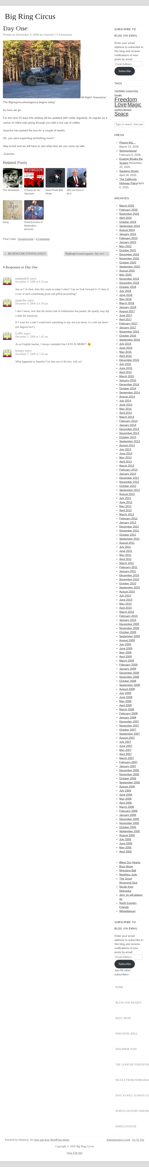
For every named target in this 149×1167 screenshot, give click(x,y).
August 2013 (127, 445)
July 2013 (125, 449)
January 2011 (127, 571)
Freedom (125, 99)
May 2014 (125, 408)
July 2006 (125, 790)
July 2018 (125, 290)
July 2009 (125, 644)
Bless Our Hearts (129, 862)
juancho (20, 300)
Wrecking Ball (127, 870)
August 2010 (127, 591)
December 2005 (129, 819)
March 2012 (126, 514)
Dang (6, 222)
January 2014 (127, 425)
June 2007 (125, 745)
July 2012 (125, 498)
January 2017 (127, 327)
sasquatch (22, 278)
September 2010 (129, 587)
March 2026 (126, 205)
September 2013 (129, 441)
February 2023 (128, 238)
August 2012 (127, 494)
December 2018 (129, 282)
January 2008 (127, 717)
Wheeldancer (127, 911)
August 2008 (127, 689)
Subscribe (125, 71)
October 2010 (127, 583)
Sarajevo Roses (129, 171)
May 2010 (125, 603)
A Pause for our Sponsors (32, 192)
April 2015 (125, 372)
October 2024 (127, 221)
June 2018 (125, 295)
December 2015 (129, 360)
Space (121, 114)
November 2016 (129, 331)
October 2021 (127, 250)
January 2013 (127, 473)
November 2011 (129, 530)
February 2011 (128, 567)
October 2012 (127, 485)
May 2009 (125, 652)
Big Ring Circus (30, 16)
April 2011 (125, 559)
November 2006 (129, 774)
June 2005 (125, 843)
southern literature (123, 110)
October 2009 (127, 632)
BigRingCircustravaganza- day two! (86, 253)
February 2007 (128, 762)
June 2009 (125, 648)
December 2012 (129, 477)
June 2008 (125, 697)
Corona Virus (132, 91)
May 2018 (125, 299)
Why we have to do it (75, 192)
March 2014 (126, 416)
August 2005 (127, 835)
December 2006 (129, 770)
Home (119, 987)
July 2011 (125, 546)
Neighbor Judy (128, 874)
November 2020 (129, 258)
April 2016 (125, 355)
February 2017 (128, 323)
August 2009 (127, 640)
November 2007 (129, 725)
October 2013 (127, 437)
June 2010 (125, 599)
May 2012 (125, 506)
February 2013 (128, 469)
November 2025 (129, 213)
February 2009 (128, 664)
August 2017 (127, 311)
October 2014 (127, 388)
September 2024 (129, 225)
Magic (134, 105)
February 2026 (128, 209)
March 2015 (126, 376)
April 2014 (125, 412)
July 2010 (125, 595)
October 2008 (127, 680)
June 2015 (125, 368)
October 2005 (127, 827)
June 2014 (125, 404)
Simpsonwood (128, 150)
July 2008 (125, 693)
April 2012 (125, 510)
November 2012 (129, 481)
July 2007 (125, 741)
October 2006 (127, 778)
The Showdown (11, 190)
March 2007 (126, 758)
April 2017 (125, 319)
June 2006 (125, 794)
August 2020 (127, 270)
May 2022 (125, 246)
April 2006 (125, 802)
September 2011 (129, 538)
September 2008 (129, 685)
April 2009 (125, 656)
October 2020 (127, 262)
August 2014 (127, 396)
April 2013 (125, 461)
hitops (19, 350)
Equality (118, 95)
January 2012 (127, 522)
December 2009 (129, 624)
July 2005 (125, 839)
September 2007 (129, 733)
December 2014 (129, 384)
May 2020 (125, 274)
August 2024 (127, 230)
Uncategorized (25, 239)
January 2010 (127, 620)
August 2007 (127, 737)
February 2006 (128, 810)
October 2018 (127, 286)
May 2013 (125, 457)
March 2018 (126, 303)
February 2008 (128, 713)
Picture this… (127, 142)
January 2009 (127, 668)
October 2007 (127, 729)
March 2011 (126, 563)
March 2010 (126, 611)
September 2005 (129, 831)
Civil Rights (119, 91)
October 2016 (127, 335)
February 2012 (128, 518)
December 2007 (129, 721)
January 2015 (127, 380)
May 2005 (125, 847)
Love (120, 104)
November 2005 (129, 823)
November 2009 (129, 628)
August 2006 (127, 786)
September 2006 (129, 782)
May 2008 (125, 701)
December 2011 (129, 526)
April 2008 (125, 705)
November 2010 (129, 579)
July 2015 (125, 364)
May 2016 (125, 351)
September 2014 (129, 392)
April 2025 (125, 217)
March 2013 (126, 465)
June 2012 (125, 502)
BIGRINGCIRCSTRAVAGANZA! (25, 253)
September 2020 (129, 266)
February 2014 (128, 420)
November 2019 (129, 278)
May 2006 (125, 798)
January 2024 (127, 234)
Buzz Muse (126, 866)
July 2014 (125, 400)
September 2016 (129, 339)
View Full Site (74, 1153)
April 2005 (125, 851)
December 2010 (129, 575)
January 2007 (127, 766)
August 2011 (127, 542)
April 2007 (125, 754)
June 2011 (125, 550)
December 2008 (129, 672)
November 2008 (129, 676)
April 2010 (125, 607)
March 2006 (126, 806)
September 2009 (129, 636)
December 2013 (129, 429)
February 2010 (128, 615)
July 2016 (125, 343)
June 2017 (125, 315)
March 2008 (126, 709)
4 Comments (64, 34)
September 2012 (129, 490)
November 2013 (129, 433)
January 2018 (127, 307)
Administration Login (118, 1140)
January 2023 (127, 242)
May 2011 (125, 555)
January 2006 (127, 814)
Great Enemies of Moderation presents (33, 226)
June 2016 (125, 347)
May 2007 (125, 749)
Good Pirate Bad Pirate (54, 192)
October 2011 (127, 534)
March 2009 (126, 660)
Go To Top (138, 1140)
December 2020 (129, 254)
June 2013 (125, 453)
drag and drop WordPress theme (51, 1139)
